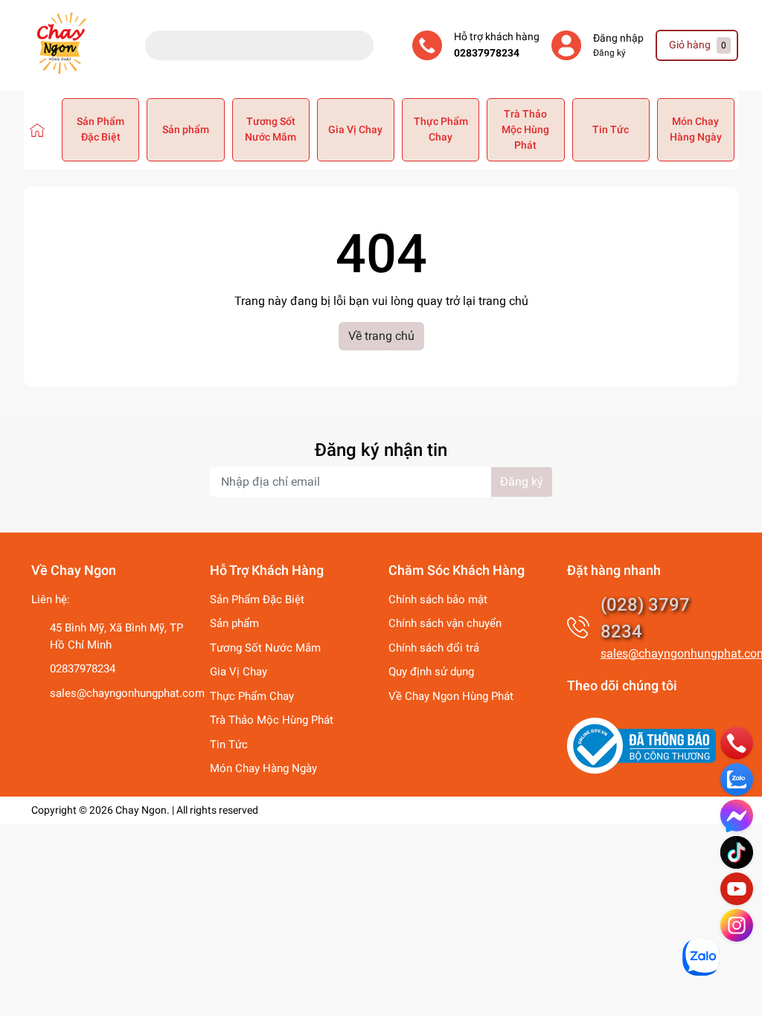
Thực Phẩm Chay (441, 129)
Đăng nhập (618, 38)
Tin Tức (610, 129)
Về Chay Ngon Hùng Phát (450, 696)
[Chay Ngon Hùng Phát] (37, 129)
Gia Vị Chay (355, 129)
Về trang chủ (381, 336)
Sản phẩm (185, 129)
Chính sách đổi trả (433, 648)
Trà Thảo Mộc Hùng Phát (525, 129)
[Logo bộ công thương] (641, 745)
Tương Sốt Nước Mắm (270, 129)
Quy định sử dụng (431, 671)
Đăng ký (609, 53)
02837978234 (486, 53)
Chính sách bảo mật (437, 599)
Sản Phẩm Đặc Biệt (100, 129)
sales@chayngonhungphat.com (127, 693)
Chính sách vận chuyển (445, 623)
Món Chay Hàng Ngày (696, 129)
